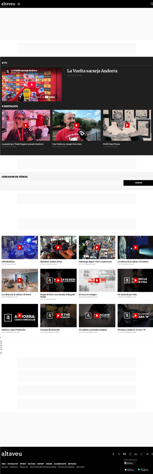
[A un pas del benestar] (58, 315)
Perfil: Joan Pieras (111, 144)
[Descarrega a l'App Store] (129, 469)
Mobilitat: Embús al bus (51, 262)
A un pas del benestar (50, 330)
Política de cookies (66, 467)
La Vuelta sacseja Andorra (92, 70)
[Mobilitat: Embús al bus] (58, 247)
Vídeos (49, 464)
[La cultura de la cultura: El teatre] (20, 280)
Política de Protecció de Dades (43, 467)
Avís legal (80, 467)
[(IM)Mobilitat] (20, 247)
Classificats (60, 464)
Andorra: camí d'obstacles (14, 330)
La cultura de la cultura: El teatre (16, 294)
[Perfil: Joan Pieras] (127, 125)
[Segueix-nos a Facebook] (113, 454)
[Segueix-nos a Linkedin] (135, 454)
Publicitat (23, 467)
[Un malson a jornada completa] (97, 315)
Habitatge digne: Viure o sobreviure (95, 262)
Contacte (14, 467)
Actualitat (13, 464)
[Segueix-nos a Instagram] (130, 454)
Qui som (5, 467)
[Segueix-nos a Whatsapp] (141, 454)
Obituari (72, 464)
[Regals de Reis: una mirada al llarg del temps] (58, 280)
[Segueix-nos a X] (119, 454)
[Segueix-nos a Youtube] (124, 454)
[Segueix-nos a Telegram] (147, 454)
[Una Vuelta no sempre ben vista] (76, 125)
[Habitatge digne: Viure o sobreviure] (97, 247)
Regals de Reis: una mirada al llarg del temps (57, 295)
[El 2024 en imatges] (97, 280)
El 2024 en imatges (88, 294)
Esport (40, 464)
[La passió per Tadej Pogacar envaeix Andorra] (26, 125)
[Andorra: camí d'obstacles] (20, 315)
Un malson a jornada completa (93, 330)
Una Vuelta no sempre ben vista (67, 144)
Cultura (32, 464)
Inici (4, 464)
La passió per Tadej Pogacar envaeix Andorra (22, 144)
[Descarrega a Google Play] (143, 469)
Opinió (23, 464)
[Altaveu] (8, 4)
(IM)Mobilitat (8, 262)
